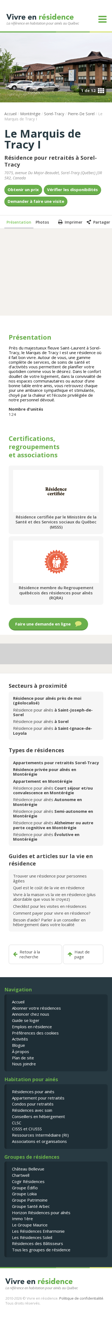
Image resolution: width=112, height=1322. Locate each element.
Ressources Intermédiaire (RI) (40, 1135)
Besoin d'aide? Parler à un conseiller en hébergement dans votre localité (49, 922)
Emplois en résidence (32, 1026)
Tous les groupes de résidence (41, 1249)
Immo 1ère (22, 1218)
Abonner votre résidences (36, 1008)
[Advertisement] (56, 272)
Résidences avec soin (32, 1110)
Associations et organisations (39, 1141)
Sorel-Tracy (54, 113)
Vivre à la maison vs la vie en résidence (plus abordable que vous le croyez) (54, 897)
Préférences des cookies (35, 1033)
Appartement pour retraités (38, 1098)
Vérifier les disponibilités (72, 189)
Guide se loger (25, 1020)
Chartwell (20, 1175)
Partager (101, 222)
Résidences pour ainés (33, 1091)
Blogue (18, 1045)
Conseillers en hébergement (38, 1116)
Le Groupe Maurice (30, 1225)
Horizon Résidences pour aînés (41, 1212)
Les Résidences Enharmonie (38, 1231)
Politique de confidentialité (81, 1298)
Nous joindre (24, 1063)
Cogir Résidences (28, 1181)
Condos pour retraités (33, 1104)
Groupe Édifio (25, 1187)
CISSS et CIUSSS (27, 1128)
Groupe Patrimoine (30, 1200)
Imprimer (73, 222)
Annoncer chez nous (30, 1014)
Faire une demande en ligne (43, 624)
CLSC (16, 1122)
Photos (42, 222)
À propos (20, 1051)
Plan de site (23, 1057)
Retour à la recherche (30, 954)
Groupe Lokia (24, 1193)
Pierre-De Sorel (81, 113)
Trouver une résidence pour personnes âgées (50, 878)
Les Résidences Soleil (32, 1237)
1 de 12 (88, 90)
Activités (20, 1039)
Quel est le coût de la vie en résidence (49, 887)
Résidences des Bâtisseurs (37, 1243)
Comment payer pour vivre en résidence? (52, 913)
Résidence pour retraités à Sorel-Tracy (50, 161)
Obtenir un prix (23, 189)
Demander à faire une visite (36, 201)
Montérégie (30, 113)
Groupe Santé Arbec (31, 1206)
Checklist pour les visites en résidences (49, 906)
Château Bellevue (28, 1169)
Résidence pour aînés (53, 712)
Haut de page (82, 954)
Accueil (10, 113)
